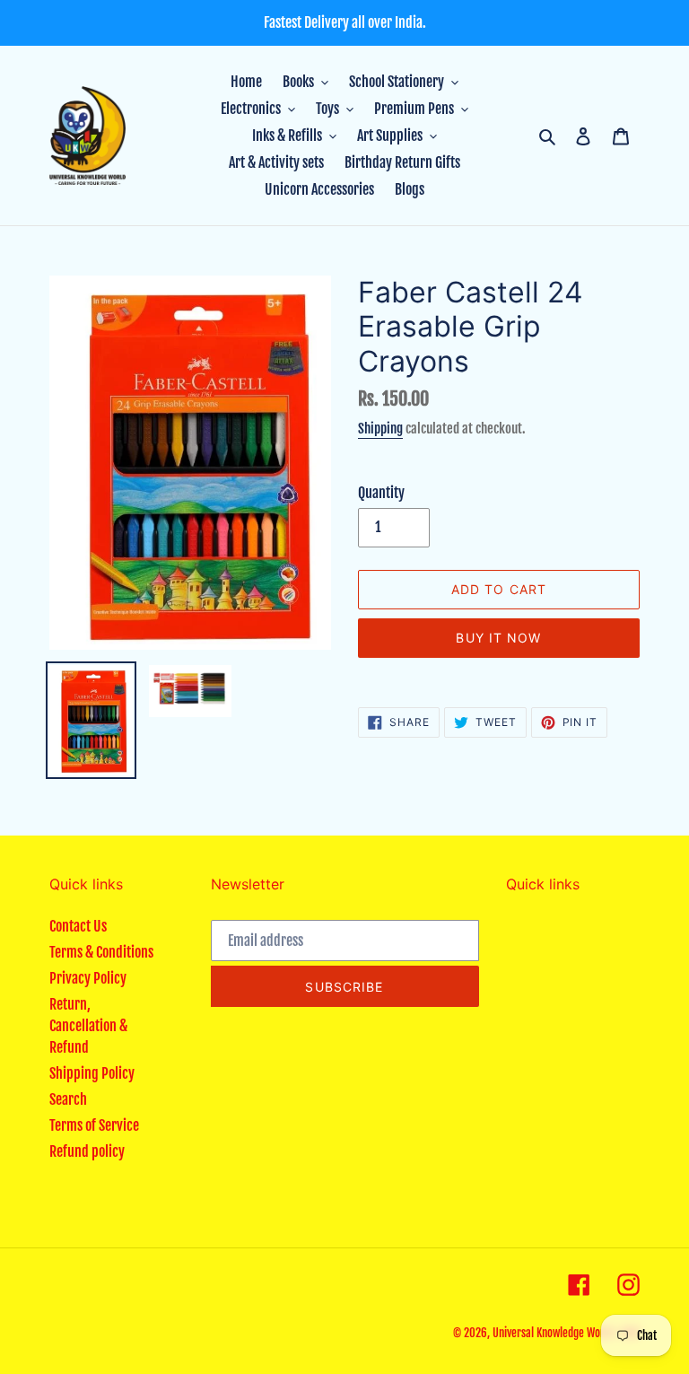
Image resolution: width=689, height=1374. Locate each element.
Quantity (381, 493)
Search (68, 1099)
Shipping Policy (92, 1073)
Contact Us (78, 926)
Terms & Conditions (101, 952)
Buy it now (498, 637)
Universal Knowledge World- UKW (566, 1333)
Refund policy (87, 1151)
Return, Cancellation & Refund (88, 1025)
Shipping (380, 428)
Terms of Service (94, 1125)
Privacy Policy (87, 978)
